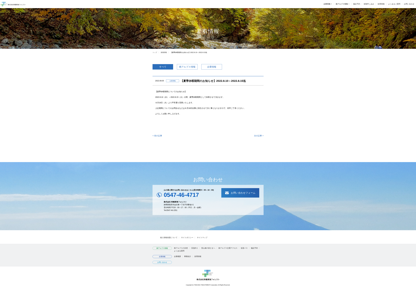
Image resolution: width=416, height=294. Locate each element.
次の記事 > (259, 136)
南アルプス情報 (187, 67)
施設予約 (356, 4)
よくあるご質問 (394, 4)
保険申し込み (369, 4)
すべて (162, 67)
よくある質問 (179, 251)
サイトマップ (202, 237)
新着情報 (164, 52)
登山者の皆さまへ (208, 248)
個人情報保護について (168, 237)
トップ (155, 52)
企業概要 (177, 256)
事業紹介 (187, 256)
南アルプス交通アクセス (227, 248)
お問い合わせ (409, 4)
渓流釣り (194, 248)
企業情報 (211, 67)
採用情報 (381, 4)
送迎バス (244, 248)
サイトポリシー (187, 237)
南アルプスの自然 (181, 248)
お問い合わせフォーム (243, 192)
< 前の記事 (157, 136)
